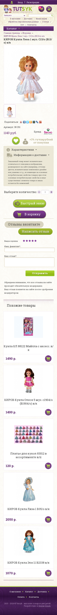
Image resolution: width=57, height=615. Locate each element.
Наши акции (41, 18)
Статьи (45, 22)
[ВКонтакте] (24, 122)
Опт (22, 25)
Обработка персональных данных (23, 22)
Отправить (40, 273)
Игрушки (26, 33)
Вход (20, 2)
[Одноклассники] (30, 122)
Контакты (32, 25)
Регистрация (33, 2)
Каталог (29, 591)
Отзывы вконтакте (24, 224)
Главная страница (12, 33)
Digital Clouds (45, 606)
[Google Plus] (40, 122)
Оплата (20, 597)
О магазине (15, 18)
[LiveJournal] (37, 122)
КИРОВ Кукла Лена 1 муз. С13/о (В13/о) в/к (24, 36)
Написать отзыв (35, 231)
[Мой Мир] (34, 122)
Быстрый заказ (32, 203)
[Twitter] (27, 122)
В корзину (33, 214)
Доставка (28, 18)
